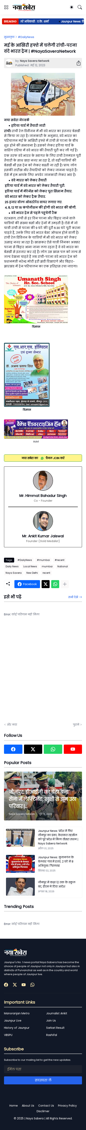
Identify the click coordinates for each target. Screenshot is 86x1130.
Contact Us (46, 1106)
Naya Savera (14, 573)
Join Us (51, 1021)
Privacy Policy (67, 1106)
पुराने (76, 725)
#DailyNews (26, 37)
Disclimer (43, 1111)
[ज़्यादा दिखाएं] (65, 584)
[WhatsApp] (55, 584)
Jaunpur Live (12, 1021)
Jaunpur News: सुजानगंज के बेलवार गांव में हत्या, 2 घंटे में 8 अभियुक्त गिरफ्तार (56, 861)
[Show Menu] (6, 7)
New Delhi (32, 573)
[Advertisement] (43, 672)
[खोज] (80, 7)
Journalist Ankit (56, 1013)
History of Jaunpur (16, 1028)
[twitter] (33, 749)
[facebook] (13, 749)
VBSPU (8, 1035)
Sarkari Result (55, 1028)
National (62, 566)
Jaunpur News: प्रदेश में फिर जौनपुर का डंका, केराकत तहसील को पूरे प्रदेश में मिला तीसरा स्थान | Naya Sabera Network (58, 837)
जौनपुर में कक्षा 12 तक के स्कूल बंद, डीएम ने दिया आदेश (56, 884)
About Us (28, 1106)
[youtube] (73, 749)
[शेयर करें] (77, 63)
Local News (30, 566)
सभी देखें (73, 597)
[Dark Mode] (72, 7)
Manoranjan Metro (17, 1013)
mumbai (47, 566)
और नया (12, 725)
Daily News (12, 566)
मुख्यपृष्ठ (9, 37)
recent (46, 573)
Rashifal (51, 1035)
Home (13, 1106)
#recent (59, 560)
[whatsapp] (53, 749)
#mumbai (43, 560)
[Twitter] (46, 584)
